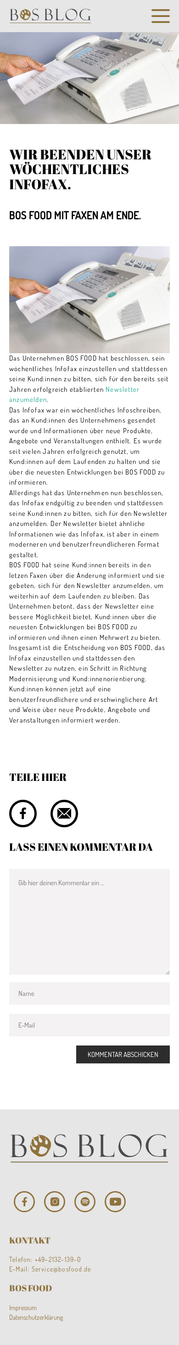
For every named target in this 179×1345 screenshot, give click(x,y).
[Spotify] (84, 1201)
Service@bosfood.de (61, 1269)
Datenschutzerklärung (36, 1317)
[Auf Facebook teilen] (23, 813)
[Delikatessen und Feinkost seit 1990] (50, 16)
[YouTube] (115, 1201)
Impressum (23, 1307)
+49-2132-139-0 (58, 1259)
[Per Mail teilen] (64, 813)
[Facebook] (24, 1201)
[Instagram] (54, 1201)
